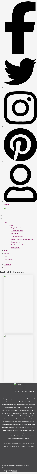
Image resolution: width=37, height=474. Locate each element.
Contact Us (7, 264)
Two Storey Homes (17, 230)
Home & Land (8, 259)
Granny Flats (15, 247)
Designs (10, 225)
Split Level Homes (17, 236)
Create (14, 471)
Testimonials (8, 262)
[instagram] (20, 126)
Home (5, 222)
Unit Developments (17, 245)
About (6, 250)
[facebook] (20, 54)
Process (6, 253)
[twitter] (20, 87)
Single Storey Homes (17, 228)
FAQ (5, 256)
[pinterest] (20, 161)
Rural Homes (15, 233)
